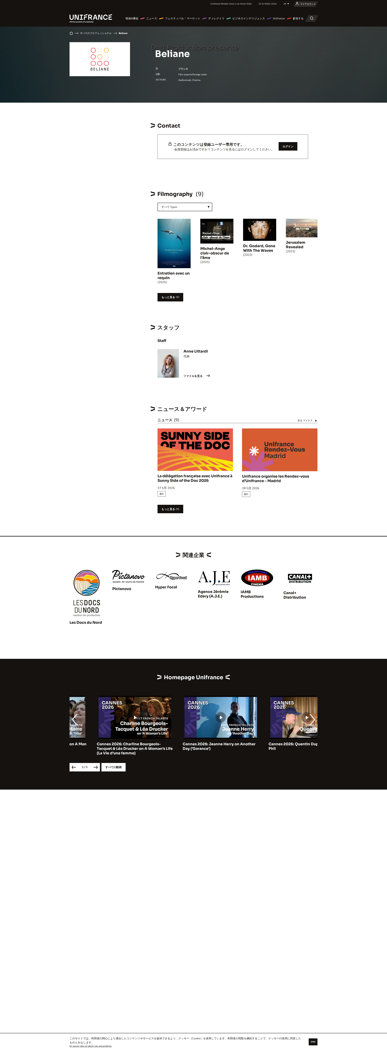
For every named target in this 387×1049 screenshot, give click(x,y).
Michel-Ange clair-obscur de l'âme (214, 253)
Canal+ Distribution (294, 595)
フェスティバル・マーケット (182, 18)
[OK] (313, 1041)
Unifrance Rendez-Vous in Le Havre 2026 (231, 3)
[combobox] (185, 207)
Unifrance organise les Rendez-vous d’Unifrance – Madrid (275, 478)
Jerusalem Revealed (295, 244)
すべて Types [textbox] (169, 207)
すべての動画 (113, 767)
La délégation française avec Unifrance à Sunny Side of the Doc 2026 (195, 478)
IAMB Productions (252, 594)
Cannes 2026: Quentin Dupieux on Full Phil (276, 746)
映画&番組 (132, 18)
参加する (298, 18)
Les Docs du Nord (86, 622)
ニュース (151, 18)
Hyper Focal (166, 587)
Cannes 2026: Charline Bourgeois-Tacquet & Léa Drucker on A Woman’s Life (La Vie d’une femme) (107, 748)
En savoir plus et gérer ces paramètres (91, 1045)
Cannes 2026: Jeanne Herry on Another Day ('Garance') (191, 746)
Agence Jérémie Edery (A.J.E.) (213, 593)
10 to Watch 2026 (268, 3)
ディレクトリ (216, 18)
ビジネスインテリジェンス (248, 18)
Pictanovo (121, 589)
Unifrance (279, 18)
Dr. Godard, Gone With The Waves (259, 248)
